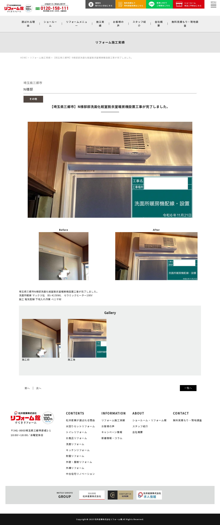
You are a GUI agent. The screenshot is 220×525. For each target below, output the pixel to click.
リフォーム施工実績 (113, 420)
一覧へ (188, 387)
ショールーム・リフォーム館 (149, 420)
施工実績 (100, 23)
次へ (38, 388)
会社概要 (159, 23)
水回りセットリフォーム (80, 426)
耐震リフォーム (75, 456)
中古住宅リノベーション (80, 474)
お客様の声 (118, 23)
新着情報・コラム (112, 438)
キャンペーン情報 (111, 432)
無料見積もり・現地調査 (185, 23)
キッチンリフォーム (78, 450)
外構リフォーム (75, 468)
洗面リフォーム (75, 444)
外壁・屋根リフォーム (79, 462)
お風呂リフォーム (76, 438)
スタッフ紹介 (139, 23)
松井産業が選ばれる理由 (80, 420)
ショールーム (50, 23)
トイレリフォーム (76, 432)
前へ (27, 388)
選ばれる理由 (28, 23)
